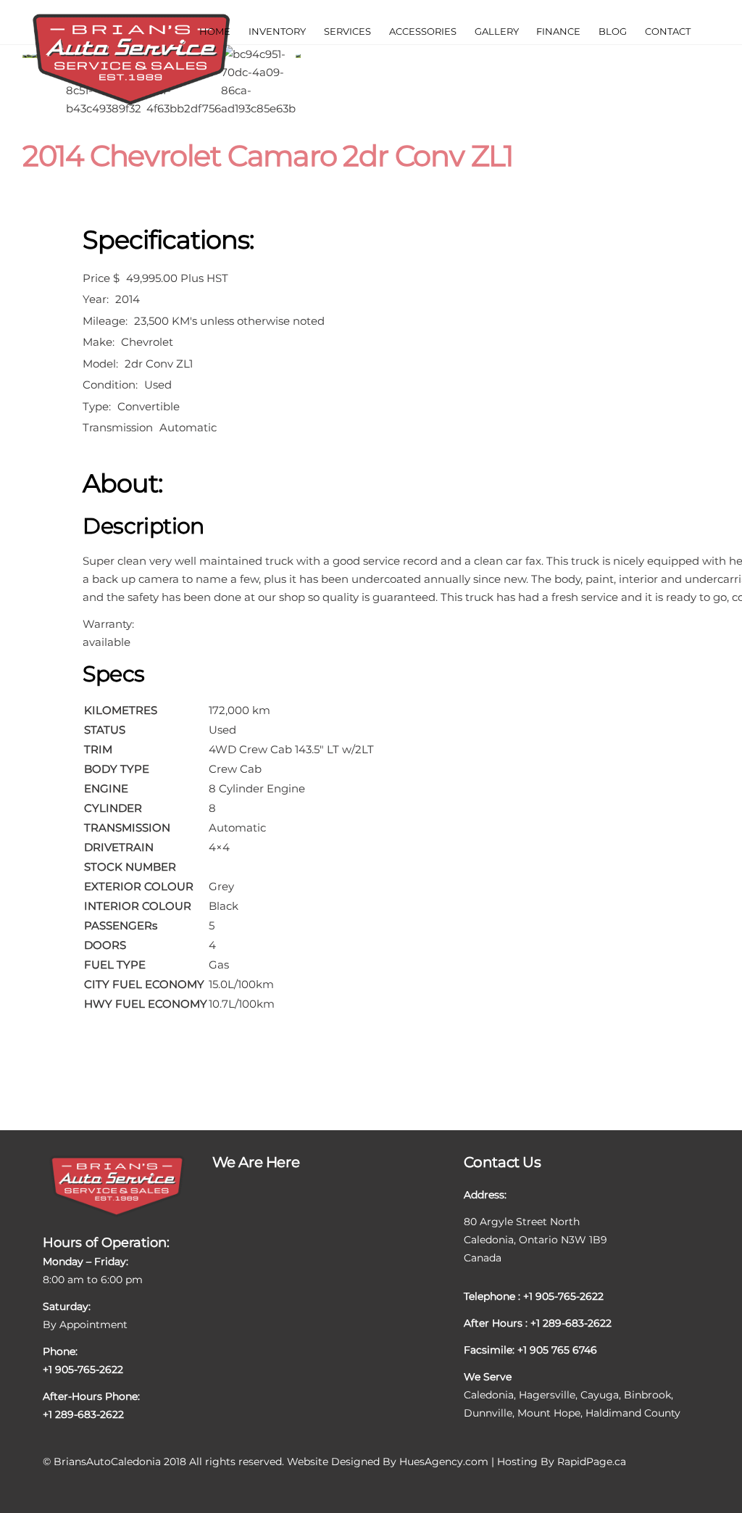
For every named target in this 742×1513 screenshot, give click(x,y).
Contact (668, 31)
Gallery (497, 31)
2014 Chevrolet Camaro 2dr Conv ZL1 (267, 155)
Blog (613, 31)
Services (347, 31)
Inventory (277, 31)
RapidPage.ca (591, 1461)
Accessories (423, 31)
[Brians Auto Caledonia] (131, 102)
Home (214, 31)
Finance (558, 31)
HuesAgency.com (443, 1461)
